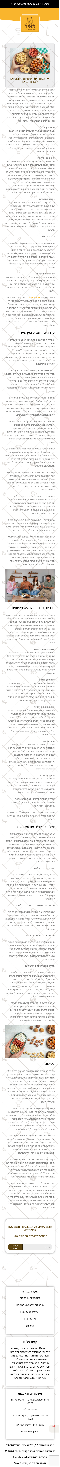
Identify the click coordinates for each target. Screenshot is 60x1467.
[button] (12, 14)
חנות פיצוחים (34, 297)
